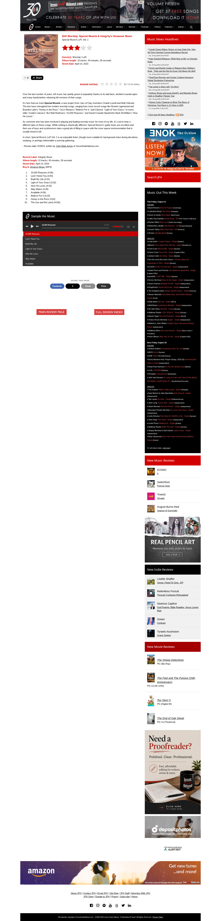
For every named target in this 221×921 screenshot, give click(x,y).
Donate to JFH (102, 896)
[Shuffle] (134, 226)
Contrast (161, 623)
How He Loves (31, 254)
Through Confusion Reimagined (172, 595)
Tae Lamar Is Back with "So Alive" (164, 87)
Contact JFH (89, 893)
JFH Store (88, 896)
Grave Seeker (164, 635)
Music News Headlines (163, 39)
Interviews (96, 27)
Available (29, 264)
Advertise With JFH (140, 893)
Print (103, 286)
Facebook (57, 286)
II (157, 473)
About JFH (76, 893)
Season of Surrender (167, 510)
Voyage (160, 498)
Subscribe (125, 896)
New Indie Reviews (160, 569)
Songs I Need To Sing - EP (170, 582)
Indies (83, 27)
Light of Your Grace (33, 249)
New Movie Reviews (161, 647)
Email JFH (102, 893)
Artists (59, 27)
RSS (182, 115)
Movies (132, 27)
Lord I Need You (32, 239)
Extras (181, 27)
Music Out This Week (161, 193)
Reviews (71, 27)
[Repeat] (128, 226)
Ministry (119, 27)
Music (47, 27)
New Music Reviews (161, 460)
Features (168, 27)
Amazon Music (37, 167)
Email (88, 286)
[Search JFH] (191, 27)
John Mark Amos (64, 146)
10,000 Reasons (32, 234)
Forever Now (163, 486)
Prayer (114, 896)
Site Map (114, 893)
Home (37, 27)
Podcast (144, 27)
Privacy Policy (158, 917)
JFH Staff (124, 893)
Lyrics (109, 27)
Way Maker (30, 259)
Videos (157, 27)
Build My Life (31, 244)
